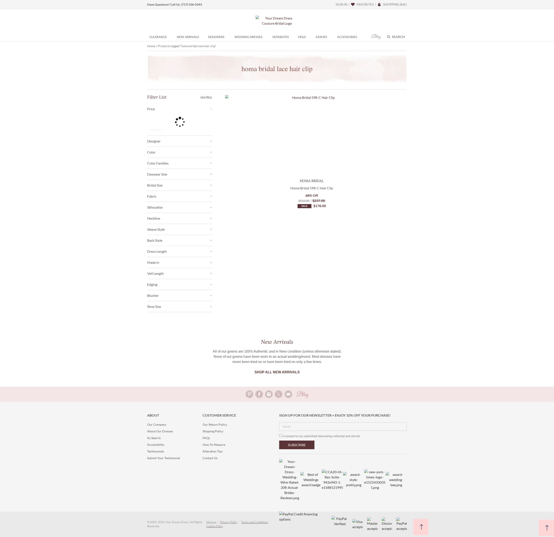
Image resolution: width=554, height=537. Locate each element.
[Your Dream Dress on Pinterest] (249, 394)
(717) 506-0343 (191, 4)
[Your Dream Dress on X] (278, 394)
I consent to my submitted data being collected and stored (321, 436)
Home (151, 46)
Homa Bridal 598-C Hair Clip (311, 188)
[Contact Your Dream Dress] (288, 394)
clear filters (206, 97)
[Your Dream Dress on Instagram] (269, 394)
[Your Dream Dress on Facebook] (259, 394)
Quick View (311, 167)
